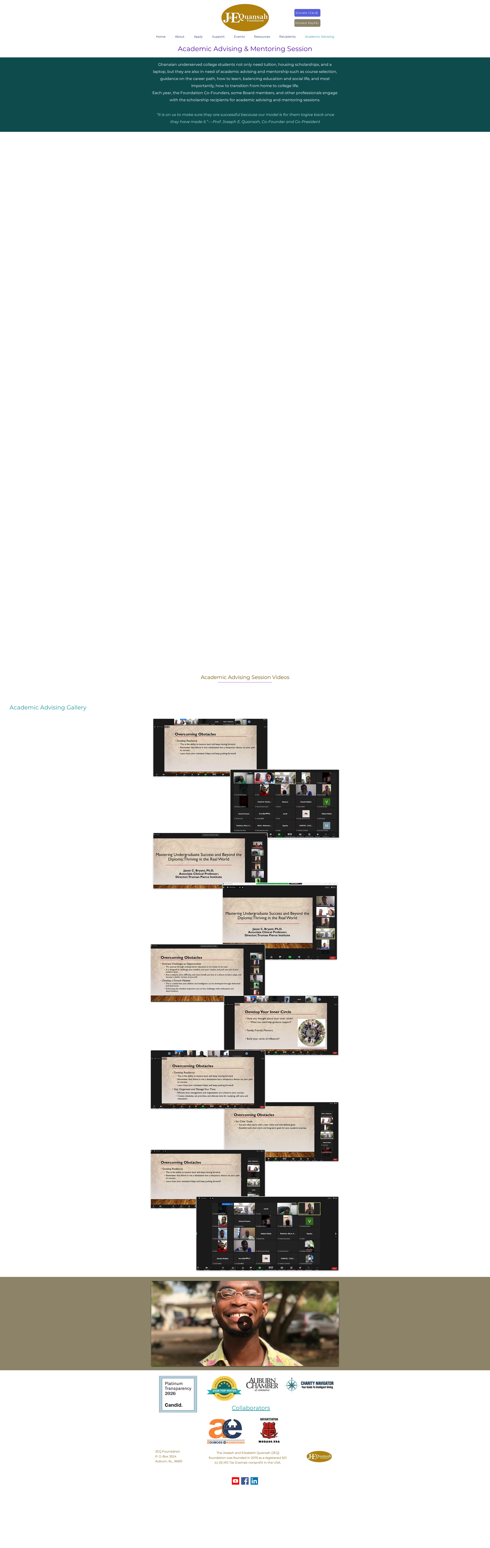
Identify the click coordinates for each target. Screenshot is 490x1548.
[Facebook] (245, 1481)
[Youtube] (235, 1481)
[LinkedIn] (254, 1481)
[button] (179, 37)
